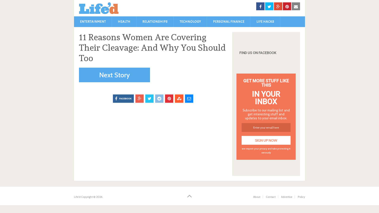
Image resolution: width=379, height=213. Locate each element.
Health (124, 21)
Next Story (114, 75)
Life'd (77, 197)
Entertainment (93, 21)
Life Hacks (265, 21)
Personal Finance (228, 21)
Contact (271, 197)
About (256, 197)
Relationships (155, 21)
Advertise (286, 197)
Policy (301, 197)
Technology (190, 21)
